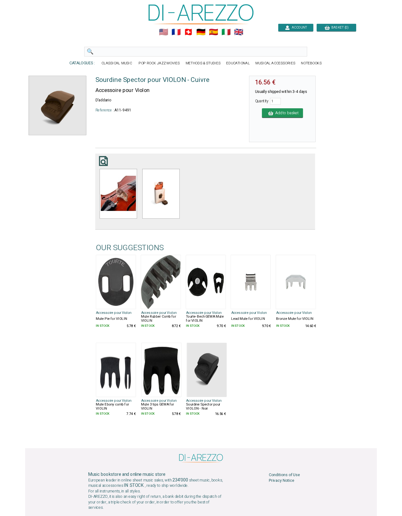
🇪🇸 (213, 32)
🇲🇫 (176, 32)
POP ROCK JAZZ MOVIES (159, 63)
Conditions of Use (284, 475)
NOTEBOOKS (311, 63)
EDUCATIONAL (238, 63)
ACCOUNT (298, 27)
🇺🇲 (163, 32)
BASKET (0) (339, 27)
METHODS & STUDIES (203, 63)
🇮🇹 (226, 32)
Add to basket (286, 113)
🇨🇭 (188, 32)
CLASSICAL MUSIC (117, 63)
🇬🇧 (238, 32)
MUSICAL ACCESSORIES (275, 63)
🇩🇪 (200, 32)
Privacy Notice (281, 480)
